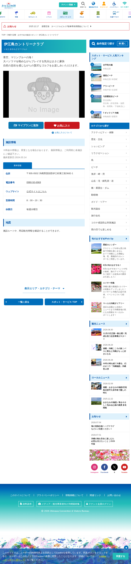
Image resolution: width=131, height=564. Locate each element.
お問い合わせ (114, 495)
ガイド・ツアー (99, 202)
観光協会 (95, 208)
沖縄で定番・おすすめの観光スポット (22, 35)
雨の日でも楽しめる (101, 229)
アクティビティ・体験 (102, 132)
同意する (120, 556)
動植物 (94, 194)
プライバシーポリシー (48, 495)
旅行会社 (95, 215)
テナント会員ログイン (100, 504)
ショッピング (98, 146)
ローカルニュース (101, 377)
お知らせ (96, 416)
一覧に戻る (23, 302)
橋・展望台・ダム (100, 188)
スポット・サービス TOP (64, 302)
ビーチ (94, 167)
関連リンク (95, 495)
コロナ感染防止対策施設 (103, 222)
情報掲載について (74, 495)
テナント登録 (67, 5)
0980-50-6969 (34, 182)
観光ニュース (98, 323)
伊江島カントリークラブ (48, 35)
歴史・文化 (96, 139)
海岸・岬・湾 (98, 174)
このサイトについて (20, 495)
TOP (3, 35)
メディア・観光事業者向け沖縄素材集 (61, 504)
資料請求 (27, 504)
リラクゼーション (100, 153)
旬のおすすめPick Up (102, 238)
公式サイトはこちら (37, 191)
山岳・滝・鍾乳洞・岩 (102, 181)
